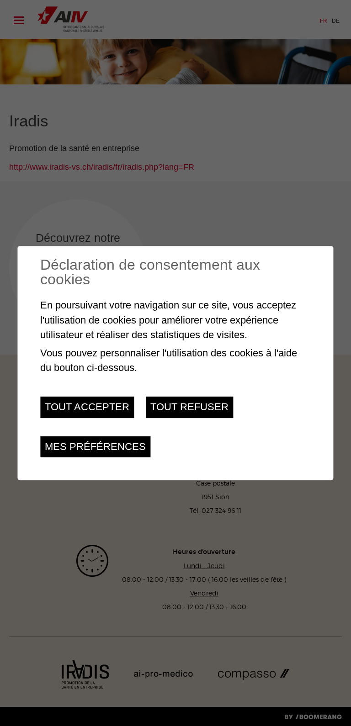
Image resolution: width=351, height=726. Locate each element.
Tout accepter (87, 407)
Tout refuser (189, 407)
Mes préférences (95, 446)
